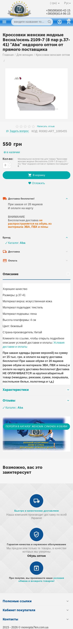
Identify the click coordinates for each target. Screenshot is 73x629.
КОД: (35, 131)
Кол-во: (8, 158)
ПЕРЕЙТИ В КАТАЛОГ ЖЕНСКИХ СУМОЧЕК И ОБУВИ (36, 426)
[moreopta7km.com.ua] (19, 12)
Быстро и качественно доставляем (36, 510)
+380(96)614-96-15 (58, 13)
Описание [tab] (10, 274)
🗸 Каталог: (15, 242)
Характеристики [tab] (16, 390)
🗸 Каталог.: (13, 407)
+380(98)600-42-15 (58, 10)
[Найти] (49, 21)
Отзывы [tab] (9, 400)
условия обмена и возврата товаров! (41, 579)
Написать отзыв (46, 126)
